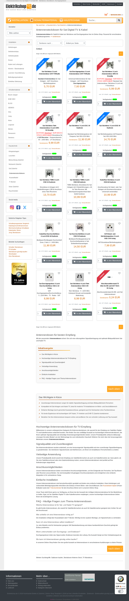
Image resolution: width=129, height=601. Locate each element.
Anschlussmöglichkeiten (50, 370)
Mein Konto (86, 4)
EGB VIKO (11, 99)
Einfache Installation (49, 374)
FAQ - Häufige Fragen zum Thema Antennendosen (59, 378)
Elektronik (90, 593)
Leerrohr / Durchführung (16, 73)
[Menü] (124, 576)
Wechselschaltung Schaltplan (19, 228)
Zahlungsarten (12, 583)
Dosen (10, 60)
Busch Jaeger (13, 95)
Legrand (11, 125)
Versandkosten (56, 92)
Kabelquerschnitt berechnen (18, 226)
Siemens (11, 137)
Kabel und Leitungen (15, 64)
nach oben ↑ (115, 389)
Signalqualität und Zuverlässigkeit (53, 362)
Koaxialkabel (13, 177)
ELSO (10, 103)
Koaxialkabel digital (109, 486)
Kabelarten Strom (15, 230)
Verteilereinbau (13, 51)
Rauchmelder (13, 191)
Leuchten (12, 156)
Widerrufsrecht (42, 583)
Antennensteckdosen (17, 173)
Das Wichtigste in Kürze (50, 354)
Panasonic (11, 133)
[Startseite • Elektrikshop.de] (24, 8)
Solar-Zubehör (14, 187)
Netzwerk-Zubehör (15, 164)
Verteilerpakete (13, 56)
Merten (10, 129)
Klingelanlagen (14, 151)
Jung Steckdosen (15, 232)
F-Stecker (12, 182)
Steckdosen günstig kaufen (18, 252)
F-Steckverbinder (55, 488)
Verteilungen (12, 47)
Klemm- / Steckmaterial (16, 69)
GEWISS (11, 108)
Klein (10, 120)
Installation (12, 42)
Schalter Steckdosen (16, 247)
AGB (103, 4)
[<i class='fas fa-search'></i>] (119, 20)
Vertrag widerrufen (44, 585)
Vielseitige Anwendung (49, 366)
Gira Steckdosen (14, 256)
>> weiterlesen (56, 36)
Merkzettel (96, 4)
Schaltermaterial (14, 90)
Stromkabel (13, 254)
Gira (9, 112)
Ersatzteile (82, 593)
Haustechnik (13, 146)
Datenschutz (41, 581)
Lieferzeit (10, 588)
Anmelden (76, 4)
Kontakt (119, 4)
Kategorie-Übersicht (44, 588)
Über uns (10, 581)
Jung (10, 116)
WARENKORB (116, 15)
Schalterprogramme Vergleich (19, 223)
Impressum (111, 4)
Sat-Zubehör (13, 168)
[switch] (120, 591)
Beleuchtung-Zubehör (16, 160)
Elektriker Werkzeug (15, 81)
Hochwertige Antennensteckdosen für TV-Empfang (59, 358)
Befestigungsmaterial (15, 77)
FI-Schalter (12, 249)
